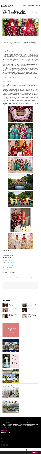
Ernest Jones (9, 265)
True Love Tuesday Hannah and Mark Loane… (13, 309)
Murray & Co (14, 265)
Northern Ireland (21, 277)
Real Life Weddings (6, 19)
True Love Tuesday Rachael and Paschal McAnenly (32, 303)
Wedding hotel (28, 277)
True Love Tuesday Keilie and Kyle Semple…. (14, 303)
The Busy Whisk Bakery (9, 267)
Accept (34, 452)
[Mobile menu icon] (39, 5)
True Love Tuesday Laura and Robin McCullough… (33, 309)
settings (29, 452)
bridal (7, 277)
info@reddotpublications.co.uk (14, 1)
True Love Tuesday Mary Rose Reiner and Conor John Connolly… (33, 315)
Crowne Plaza (11, 252)
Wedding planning (33, 277)
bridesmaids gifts (16, 277)
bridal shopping (11, 277)
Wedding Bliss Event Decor (10, 262)
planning (25, 277)
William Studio (10, 269)
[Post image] (5, 305)
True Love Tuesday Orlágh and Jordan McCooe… (14, 315)
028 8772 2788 (3, 439)
